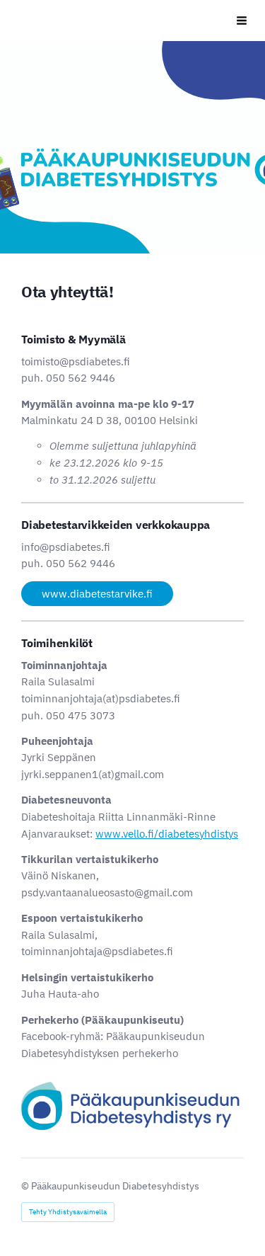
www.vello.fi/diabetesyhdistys (166, 833)
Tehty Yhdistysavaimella (68, 1211)
